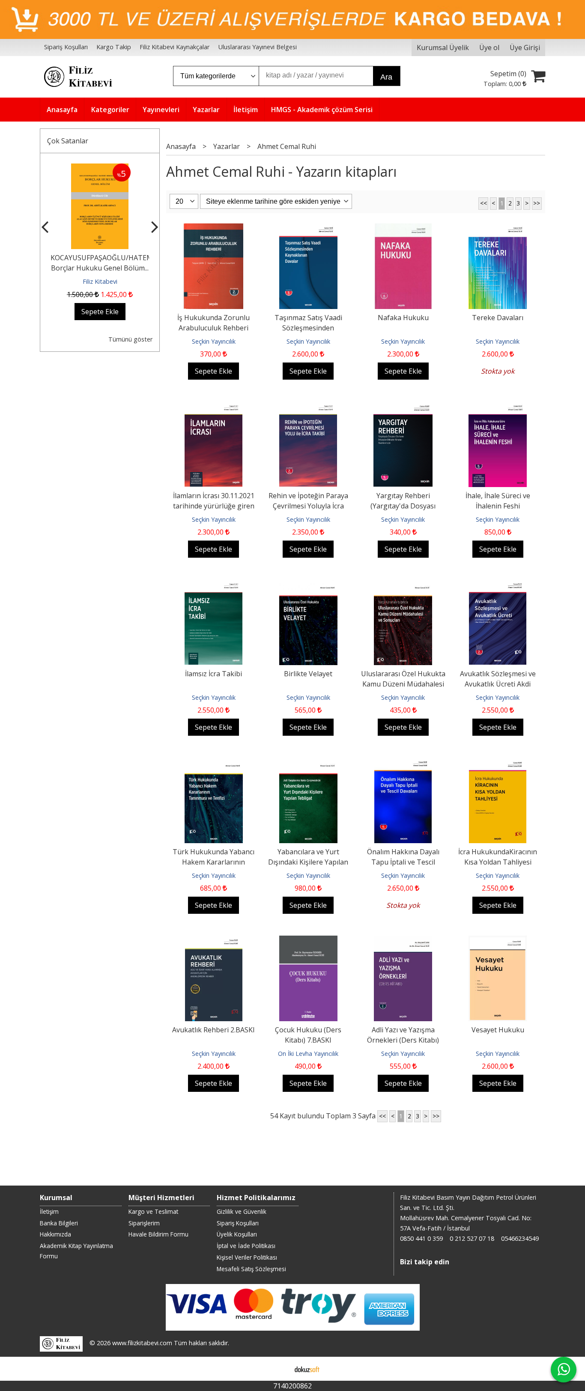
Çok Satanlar (67, 141)
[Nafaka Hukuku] (403, 228)
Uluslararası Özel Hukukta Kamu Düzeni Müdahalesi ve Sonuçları (403, 684)
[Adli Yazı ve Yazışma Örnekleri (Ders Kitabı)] (403, 940)
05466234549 (520, 1238)
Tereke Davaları (497, 317)
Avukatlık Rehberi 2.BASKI (213, 1029)
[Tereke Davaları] (498, 228)
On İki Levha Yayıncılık (308, 1053)
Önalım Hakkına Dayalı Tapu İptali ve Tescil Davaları (403, 862)
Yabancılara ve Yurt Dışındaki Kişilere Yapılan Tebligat (308, 862)
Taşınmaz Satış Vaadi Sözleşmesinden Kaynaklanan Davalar (308, 328)
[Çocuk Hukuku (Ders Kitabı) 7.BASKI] (308, 940)
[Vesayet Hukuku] (498, 940)
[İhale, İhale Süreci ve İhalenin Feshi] (498, 406)
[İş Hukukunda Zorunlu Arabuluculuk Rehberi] (213, 228)
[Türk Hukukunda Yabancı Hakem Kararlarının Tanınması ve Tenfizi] (214, 762)
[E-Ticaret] (307, 1368)
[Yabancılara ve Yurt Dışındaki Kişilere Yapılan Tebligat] (308, 762)
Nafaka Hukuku (403, 317)
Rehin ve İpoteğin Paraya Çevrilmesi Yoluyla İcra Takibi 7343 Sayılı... (308, 506)
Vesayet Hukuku (498, 1029)
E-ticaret (279, 1368)
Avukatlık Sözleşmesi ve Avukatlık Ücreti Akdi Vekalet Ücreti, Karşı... (498, 684)
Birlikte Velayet (308, 673)
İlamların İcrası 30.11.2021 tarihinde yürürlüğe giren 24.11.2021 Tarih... (213, 506)
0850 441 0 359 (421, 1238)
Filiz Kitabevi (100, 281)
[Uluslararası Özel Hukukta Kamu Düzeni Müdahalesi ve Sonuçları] (403, 584)
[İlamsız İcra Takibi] (213, 584)
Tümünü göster (130, 339)
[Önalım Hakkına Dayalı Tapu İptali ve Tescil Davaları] (403, 762)
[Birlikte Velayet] (308, 584)
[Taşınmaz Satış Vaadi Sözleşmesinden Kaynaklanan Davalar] (308, 228)
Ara (386, 77)
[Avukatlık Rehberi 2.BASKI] (213, 940)
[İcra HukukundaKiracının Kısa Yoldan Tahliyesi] (497, 762)
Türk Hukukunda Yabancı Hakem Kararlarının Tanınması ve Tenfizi (213, 862)
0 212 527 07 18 (472, 1238)
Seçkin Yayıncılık (214, 341)
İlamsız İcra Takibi (213, 673)
